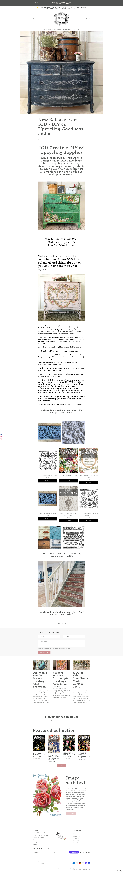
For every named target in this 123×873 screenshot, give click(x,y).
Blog (34, 840)
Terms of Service (77, 843)
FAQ (74, 834)
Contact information (76, 869)
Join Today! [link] (71, 813)
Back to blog (62, 623)
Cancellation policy (86, 869)
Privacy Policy (76, 841)
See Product (47, 480)
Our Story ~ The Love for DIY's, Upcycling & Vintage (41, 837)
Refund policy (63, 868)
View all (61, 765)
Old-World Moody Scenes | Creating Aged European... (40, 679)
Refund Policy (76, 838)
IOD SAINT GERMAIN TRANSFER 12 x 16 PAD (84, 755)
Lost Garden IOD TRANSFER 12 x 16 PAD (39, 754)
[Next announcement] (72, 3)
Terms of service (78, 868)
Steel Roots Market (46, 868)
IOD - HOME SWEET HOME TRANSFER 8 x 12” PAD (53, 757)
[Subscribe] (71, 720)
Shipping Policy (77, 836)
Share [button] (41, 139)
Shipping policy (87, 868)
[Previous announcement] (50, 3)
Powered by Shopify (54, 868)
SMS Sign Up (36, 842)
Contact (35, 844)
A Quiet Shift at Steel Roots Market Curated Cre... (80, 679)
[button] (34, 18)
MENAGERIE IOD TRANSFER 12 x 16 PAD (69, 754)
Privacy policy (71, 868)
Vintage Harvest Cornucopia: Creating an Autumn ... (61, 678)
